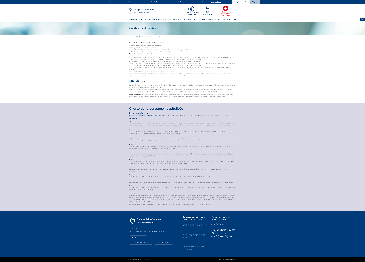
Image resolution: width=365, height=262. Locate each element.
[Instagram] (221, 224)
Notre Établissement (142, 37)
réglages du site (216, 2)
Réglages (255, 2)
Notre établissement (137, 19)
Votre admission (174, 19)
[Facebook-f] (213, 224)
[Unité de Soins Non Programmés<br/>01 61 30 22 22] (225, 8)
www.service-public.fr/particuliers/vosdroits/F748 (195, 205)
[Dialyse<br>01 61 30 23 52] (207, 9)
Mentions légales (231, 259)
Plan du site (222, 259)
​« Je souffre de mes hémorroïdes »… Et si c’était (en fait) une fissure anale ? (194, 224)
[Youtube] (226, 236)
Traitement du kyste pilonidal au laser (193, 246)
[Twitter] (221, 236)
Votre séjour (188, 19)
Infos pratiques (223, 19)
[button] (362, 19)
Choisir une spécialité (163, 242)
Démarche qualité (155, 37)
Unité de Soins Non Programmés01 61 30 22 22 (225, 13)
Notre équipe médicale (156, 19)
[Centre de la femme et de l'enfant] (191, 9)
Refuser (246, 2)
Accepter (237, 2)
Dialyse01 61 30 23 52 (207, 13)
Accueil (131, 37)
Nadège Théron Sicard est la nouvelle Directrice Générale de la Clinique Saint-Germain (194, 236)
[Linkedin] (217, 224)
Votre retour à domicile (206, 19)
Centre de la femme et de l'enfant (191, 13)
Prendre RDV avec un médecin (141, 242)
